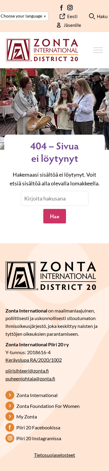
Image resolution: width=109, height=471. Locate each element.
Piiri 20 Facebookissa (38, 427)
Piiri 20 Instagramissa (38, 438)
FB (61, 7)
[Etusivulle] (42, 49)
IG (70, 7)
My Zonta (26, 416)
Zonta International (37, 395)
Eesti (72, 16)
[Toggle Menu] (98, 50)
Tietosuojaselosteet (54, 455)
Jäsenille (72, 25)
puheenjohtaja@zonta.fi (30, 378)
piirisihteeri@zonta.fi (27, 370)
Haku (102, 16)
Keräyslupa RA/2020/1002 (33, 360)
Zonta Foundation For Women (48, 406)
